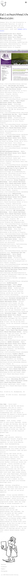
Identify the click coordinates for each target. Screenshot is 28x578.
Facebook (4, 566)
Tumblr (3, 569)
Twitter (3, 564)
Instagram (4, 571)
